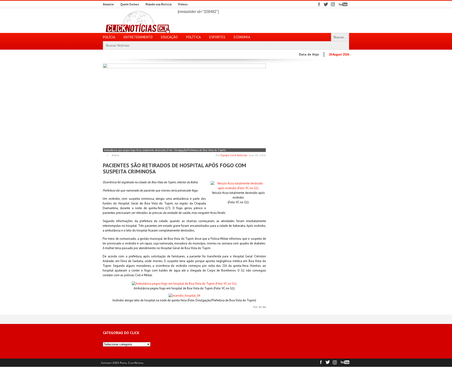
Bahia (115, 155)
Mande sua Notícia (158, 4)
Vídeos (183, 4)
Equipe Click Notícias (234, 155)
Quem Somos (129, 4)
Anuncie (108, 4)
